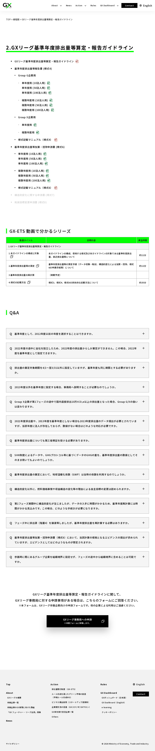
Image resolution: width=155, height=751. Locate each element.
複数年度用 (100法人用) (35, 110)
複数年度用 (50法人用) (35, 105)
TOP (8, 19)
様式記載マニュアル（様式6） (35, 187)
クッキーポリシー (109, 712)
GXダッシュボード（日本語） (114, 697)
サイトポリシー (12, 744)
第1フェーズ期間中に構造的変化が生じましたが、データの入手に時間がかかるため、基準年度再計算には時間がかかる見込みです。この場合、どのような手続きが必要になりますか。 (76, 506)
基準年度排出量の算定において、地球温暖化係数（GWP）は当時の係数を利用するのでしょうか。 (71, 474)
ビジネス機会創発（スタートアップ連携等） (71, 702)
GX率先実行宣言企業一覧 (62, 712)
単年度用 (27, 125)
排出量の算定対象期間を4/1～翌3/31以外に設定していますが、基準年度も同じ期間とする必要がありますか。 (75, 370)
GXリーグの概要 (14, 697)
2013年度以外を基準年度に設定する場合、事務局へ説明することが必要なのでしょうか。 (66, 387)
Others (55, 716)
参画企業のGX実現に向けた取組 (21, 707)
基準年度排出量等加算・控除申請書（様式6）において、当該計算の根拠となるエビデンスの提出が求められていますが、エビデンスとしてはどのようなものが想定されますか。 (76, 540)
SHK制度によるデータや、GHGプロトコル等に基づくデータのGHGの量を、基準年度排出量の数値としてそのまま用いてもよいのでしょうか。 (76, 457)
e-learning (107, 707)
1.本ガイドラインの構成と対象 (24, 253)
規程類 (16, 19)
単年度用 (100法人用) (34, 92)
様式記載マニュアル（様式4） (35, 139)
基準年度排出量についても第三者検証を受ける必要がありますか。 (53, 440)
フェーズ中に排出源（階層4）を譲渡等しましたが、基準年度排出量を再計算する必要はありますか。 (72, 523)
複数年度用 (28, 132)
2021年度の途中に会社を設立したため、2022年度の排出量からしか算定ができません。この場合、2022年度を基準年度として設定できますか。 (76, 350)
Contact (129, 5)
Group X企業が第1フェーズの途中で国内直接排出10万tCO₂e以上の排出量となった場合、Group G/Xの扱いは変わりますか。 (76, 404)
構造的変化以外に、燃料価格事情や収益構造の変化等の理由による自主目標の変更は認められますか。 (73, 489)
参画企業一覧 (13, 702)
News (69, 5)
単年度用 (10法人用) (33, 83)
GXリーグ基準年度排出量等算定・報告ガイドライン (44, 61)
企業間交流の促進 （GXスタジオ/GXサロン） (71, 707)
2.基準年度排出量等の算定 (22, 265)
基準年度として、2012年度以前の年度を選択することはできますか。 (54, 334)
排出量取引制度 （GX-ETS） (64, 689)
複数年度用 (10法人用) (35, 100)
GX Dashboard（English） (114, 702)
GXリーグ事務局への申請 (77, 621)
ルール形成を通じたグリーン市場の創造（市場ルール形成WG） (69, 696)
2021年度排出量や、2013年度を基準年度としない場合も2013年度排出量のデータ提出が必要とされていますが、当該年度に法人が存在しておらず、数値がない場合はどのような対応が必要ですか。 (76, 423)
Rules (93, 5)
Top (8, 684)
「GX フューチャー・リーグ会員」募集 (24, 712)
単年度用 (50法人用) (33, 88)
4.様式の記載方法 (17, 282)
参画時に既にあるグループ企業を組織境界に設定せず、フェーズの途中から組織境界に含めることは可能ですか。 (75, 559)
